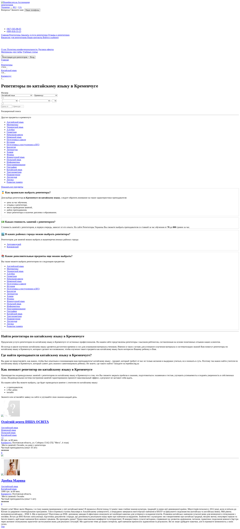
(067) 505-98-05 (14, 29)
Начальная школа (15, 134)
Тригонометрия (14, 172)
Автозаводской (14, 244)
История (11, 142)
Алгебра (11, 129)
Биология (11, 147)
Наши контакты (35, 37)
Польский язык (14, 159)
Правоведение (13, 174)
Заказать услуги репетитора (34, 35)
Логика (10, 179)
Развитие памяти (15, 182)
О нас (4, 49)
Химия (10, 152)
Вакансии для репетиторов (14, 37)
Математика (12, 124)
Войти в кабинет (51, 37)
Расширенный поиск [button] (11, 111)
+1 (2, 437)
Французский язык (16, 157)
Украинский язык (15, 127)
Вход (32, 57)
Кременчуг (6, 442)
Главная (5, 35)
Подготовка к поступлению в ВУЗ (23, 144)
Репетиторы (15, 35)
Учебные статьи (30, 52)
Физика (10, 154)
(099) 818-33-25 (14, 31)
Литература (12, 149)
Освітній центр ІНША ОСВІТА (25, 422)
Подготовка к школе (16, 139)
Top (3, 526)
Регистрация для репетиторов (14, 57)
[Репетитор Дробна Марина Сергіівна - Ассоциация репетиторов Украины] (120, 467)
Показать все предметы (12, 187)
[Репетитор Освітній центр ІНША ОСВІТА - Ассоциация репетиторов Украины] (120, 409)
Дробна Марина (13, 480)
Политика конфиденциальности (22, 49)
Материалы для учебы (11, 52)
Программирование (16, 164)
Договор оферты (46, 49)
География (12, 167)
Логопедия (12, 177)
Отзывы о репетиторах (59, 35)
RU (14, 7)
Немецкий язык (14, 137)
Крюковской (13, 247)
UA (20, 7)
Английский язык (15, 122)
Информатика (13, 162)
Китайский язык (14, 169)
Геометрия (12, 132)
